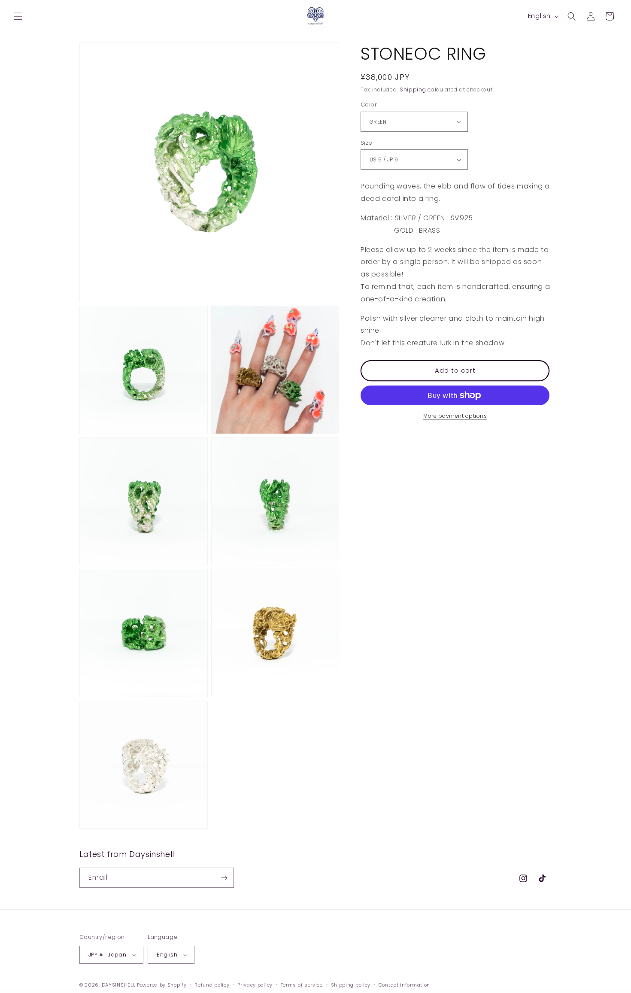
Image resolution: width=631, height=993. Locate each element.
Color (369, 104)
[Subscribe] (224, 878)
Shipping (413, 89)
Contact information (404, 984)
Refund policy (211, 984)
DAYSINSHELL (119, 984)
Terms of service (302, 984)
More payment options (455, 415)
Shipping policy (351, 984)
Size (367, 143)
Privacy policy (255, 984)
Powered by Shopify (162, 984)
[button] (18, 16)
